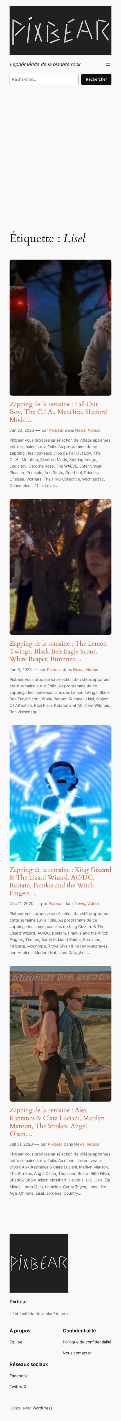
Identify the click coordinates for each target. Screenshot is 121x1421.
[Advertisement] (60, 157)
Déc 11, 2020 (21, 903)
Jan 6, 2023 (21, 669)
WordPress (42, 1407)
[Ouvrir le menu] (108, 64)
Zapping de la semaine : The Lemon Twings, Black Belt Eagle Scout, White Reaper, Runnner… (58, 651)
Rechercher (96, 79)
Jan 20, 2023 (22, 430)
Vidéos (94, 430)
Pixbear (56, 430)
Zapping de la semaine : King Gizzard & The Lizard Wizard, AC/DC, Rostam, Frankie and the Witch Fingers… (60, 881)
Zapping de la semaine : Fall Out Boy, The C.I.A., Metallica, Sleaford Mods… (58, 412)
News (80, 430)
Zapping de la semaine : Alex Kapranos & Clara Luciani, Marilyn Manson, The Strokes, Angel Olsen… (57, 1122)
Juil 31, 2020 (21, 1144)
